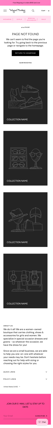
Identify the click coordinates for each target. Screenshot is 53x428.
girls (19, 19)
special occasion (31, 19)
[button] (4, 11)
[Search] (33, 11)
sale (44, 19)
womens (7, 19)
